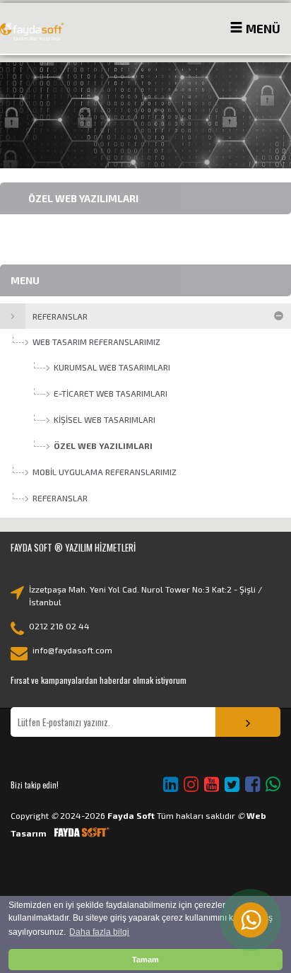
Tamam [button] (145, 959)
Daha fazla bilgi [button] (99, 932)
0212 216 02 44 (59, 626)
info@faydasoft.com (72, 650)
